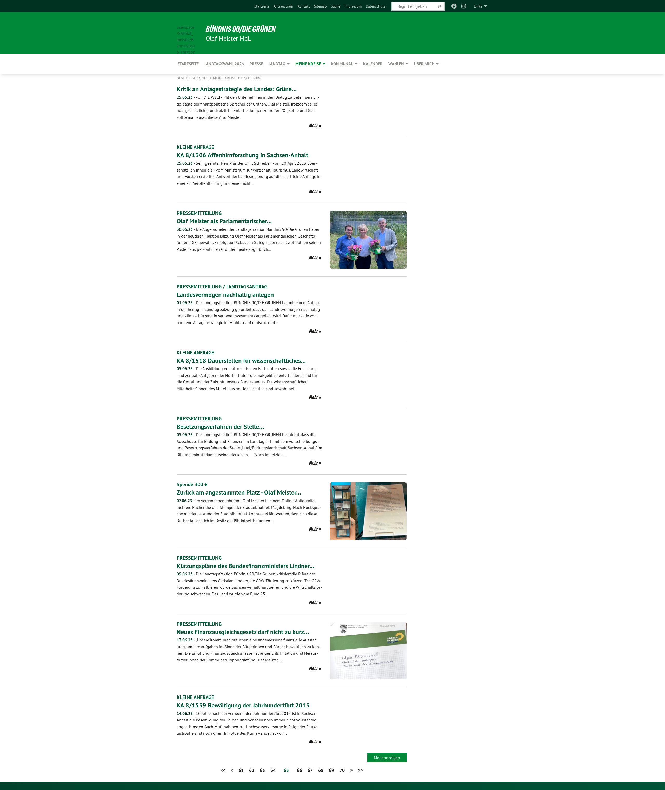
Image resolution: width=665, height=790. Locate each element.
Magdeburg (251, 78)
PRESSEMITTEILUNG (199, 213)
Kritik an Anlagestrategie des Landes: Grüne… (237, 89)
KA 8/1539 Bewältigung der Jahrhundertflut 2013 (243, 705)
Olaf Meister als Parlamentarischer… (224, 221)
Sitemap (320, 6)
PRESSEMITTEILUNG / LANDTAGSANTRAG (222, 286)
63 (262, 770)
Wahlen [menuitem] (396, 64)
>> (360, 770)
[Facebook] (454, 6)
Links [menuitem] (478, 6)
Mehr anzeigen (387, 757)
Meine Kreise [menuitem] (308, 64)
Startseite (261, 6)
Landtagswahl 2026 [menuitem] (224, 64)
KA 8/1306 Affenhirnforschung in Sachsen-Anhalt (242, 155)
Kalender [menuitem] (373, 64)
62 (251, 770)
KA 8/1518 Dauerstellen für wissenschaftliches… (241, 361)
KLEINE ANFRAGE (195, 147)
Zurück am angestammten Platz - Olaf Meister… (239, 492)
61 (241, 770)
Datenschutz (375, 6)
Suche (335, 6)
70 (342, 770)
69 (331, 770)
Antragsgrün (283, 6)
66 (299, 770)
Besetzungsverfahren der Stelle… (220, 427)
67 (310, 770)
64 (273, 770)
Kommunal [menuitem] (342, 64)
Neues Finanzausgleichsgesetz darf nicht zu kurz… (243, 632)
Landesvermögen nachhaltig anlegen (225, 295)
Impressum (353, 6)
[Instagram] (463, 6)
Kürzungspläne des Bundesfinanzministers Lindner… (245, 566)
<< (223, 770)
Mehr (313, 125)
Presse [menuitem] (256, 64)
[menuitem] (261, 6)
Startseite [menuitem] (188, 64)
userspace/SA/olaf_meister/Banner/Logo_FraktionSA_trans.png (186, 33)
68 (320, 770)
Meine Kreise (225, 78)
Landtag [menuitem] (277, 64)
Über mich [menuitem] (424, 64)
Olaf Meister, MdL (193, 78)
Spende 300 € (192, 484)
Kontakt (303, 6)
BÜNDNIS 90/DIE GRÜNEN (241, 29)
